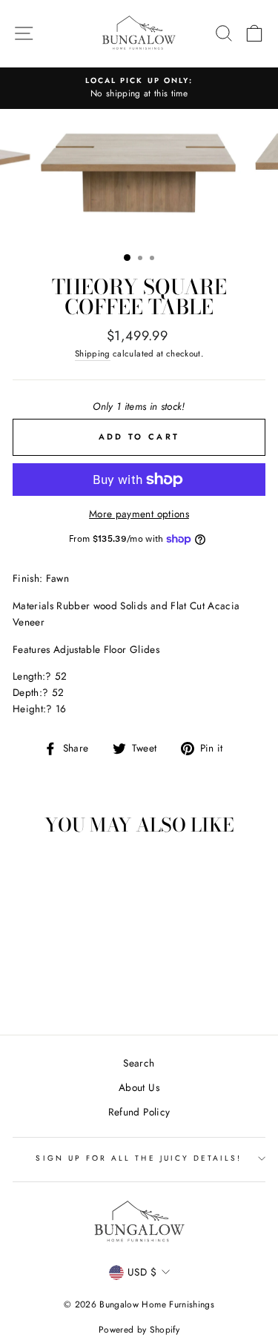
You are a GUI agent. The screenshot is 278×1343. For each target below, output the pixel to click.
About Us (139, 1087)
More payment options (139, 513)
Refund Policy (139, 1111)
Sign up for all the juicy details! (139, 1158)
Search (138, 1062)
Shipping (92, 353)
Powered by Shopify (139, 1329)
